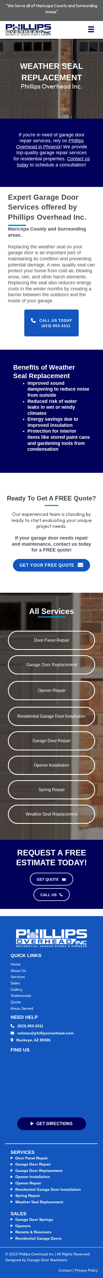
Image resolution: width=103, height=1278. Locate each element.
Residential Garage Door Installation (48, 1190)
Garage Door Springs (34, 1220)
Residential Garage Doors (38, 1239)
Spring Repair (27, 1196)
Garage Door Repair (33, 1164)
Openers (23, 1226)
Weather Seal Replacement (39, 1202)
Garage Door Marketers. (47, 1260)
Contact (65, 1270)
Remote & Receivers (33, 1232)
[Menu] (91, 28)
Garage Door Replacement (39, 1171)
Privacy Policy (86, 1270)
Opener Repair (28, 1183)
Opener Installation (32, 1177)
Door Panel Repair (31, 1158)
